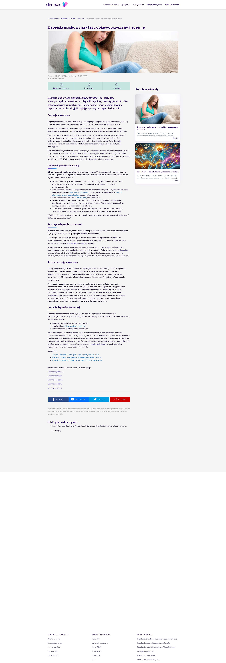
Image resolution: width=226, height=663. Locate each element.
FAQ (94, 659)
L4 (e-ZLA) (96, 647)
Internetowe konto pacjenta (148, 659)
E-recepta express (55, 643)
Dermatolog (53, 651)
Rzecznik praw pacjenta (146, 655)
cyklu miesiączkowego (78, 192)
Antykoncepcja (54, 639)
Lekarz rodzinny (54, 647)
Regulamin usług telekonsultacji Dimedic (153, 643)
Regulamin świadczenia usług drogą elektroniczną (157, 639)
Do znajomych (80, 399)
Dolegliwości (138, 4)
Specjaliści (125, 4)
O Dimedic (96, 651)
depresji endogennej (75, 243)
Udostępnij (59, 399)
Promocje (96, 655)
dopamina (124, 250)
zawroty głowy (74, 195)
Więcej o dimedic (172, 4)
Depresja (80, 18)
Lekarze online (53, 18)
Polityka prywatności (145, 651)
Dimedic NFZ (53, 655)
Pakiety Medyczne (154, 5)
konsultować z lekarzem (99, 344)
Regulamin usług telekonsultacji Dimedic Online (156, 647)
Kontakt (95, 639)
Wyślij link (121, 399)
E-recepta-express (110, 5)
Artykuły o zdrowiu (68, 18)
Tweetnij (101, 399)
